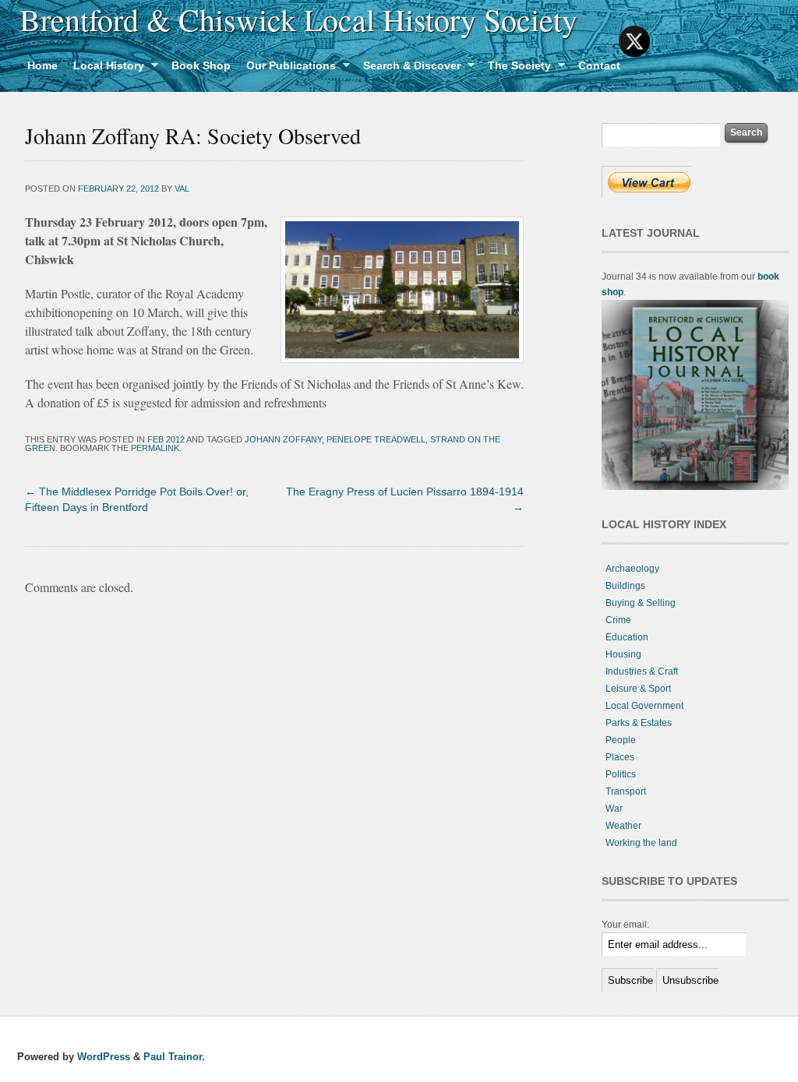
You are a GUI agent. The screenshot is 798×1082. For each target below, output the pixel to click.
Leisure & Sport (638, 688)
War (614, 808)
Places (620, 757)
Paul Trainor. (174, 1057)
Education (627, 637)
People (621, 740)
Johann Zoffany (283, 439)
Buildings (625, 585)
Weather (623, 825)
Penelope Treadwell (376, 439)
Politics (621, 774)
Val (182, 188)
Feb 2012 (166, 439)
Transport (626, 791)
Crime (618, 620)
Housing (623, 654)
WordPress (103, 1057)
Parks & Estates (639, 722)
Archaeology (632, 568)
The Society (515, 67)
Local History (104, 67)
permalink (155, 448)
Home (42, 65)
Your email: (625, 924)
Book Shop (201, 65)
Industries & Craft (642, 671)
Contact (599, 65)
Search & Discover (408, 67)
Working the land (641, 842)
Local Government (644, 705)
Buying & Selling (641, 602)
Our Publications (287, 67)
